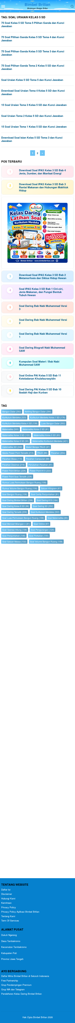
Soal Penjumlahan (13, 535)
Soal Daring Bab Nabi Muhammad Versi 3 (43, 307)
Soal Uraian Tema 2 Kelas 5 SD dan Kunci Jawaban (32, 116)
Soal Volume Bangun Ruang (46, 541)
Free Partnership (9, 980)
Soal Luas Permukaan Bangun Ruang (23, 517)
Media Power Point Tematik (18, 452)
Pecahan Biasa (12, 458)
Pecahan (58, 452)
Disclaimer (6, 894)
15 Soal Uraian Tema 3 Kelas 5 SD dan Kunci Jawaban (34, 105)
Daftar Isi (5, 889)
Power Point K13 (40, 470)
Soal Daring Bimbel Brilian (17, 500)
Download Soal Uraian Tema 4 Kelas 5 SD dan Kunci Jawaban (33, 92)
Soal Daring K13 (47, 500)
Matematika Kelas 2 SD (35, 429)
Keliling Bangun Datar (38, 411)
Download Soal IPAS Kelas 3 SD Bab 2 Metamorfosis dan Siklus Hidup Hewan (42, 276)
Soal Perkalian (39, 535)
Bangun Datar (11, 411)
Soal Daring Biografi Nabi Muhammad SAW (42, 349)
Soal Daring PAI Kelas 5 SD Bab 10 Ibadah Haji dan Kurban (40, 391)
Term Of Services (10, 920)
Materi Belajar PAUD (38, 446)
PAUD (42, 452)
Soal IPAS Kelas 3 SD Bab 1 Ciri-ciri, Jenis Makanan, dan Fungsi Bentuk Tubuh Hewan (41, 292)
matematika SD (12, 446)
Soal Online (41, 523)
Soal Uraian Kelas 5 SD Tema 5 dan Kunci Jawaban (32, 80)
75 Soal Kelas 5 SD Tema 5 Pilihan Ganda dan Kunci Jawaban (32, 24)
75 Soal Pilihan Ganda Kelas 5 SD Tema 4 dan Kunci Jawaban (32, 38)
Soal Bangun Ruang (14, 494)
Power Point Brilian (14, 470)
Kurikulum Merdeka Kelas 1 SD (47, 417)
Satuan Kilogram (51, 488)
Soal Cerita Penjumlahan (45, 494)
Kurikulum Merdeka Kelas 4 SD (20, 423)
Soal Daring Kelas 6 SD (15, 506)
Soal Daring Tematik (14, 511)
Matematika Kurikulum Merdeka (50, 441)
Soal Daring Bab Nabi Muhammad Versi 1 (43, 335)
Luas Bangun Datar (53, 423)
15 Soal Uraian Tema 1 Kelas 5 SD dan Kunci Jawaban (34, 126)
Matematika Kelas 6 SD (15, 441)
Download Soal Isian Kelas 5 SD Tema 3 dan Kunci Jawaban (31, 139)
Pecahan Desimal (13, 464)
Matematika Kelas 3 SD (16, 435)
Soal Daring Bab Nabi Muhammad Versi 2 (43, 321)
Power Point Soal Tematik (17, 476)
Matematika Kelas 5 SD (47, 435)
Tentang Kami (8, 916)
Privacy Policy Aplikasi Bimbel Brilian (20, 911)
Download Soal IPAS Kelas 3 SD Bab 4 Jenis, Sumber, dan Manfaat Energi (42, 172)
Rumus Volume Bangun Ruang (19, 488)
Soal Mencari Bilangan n (16, 523)
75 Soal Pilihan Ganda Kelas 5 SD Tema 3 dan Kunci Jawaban (32, 53)
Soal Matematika (58, 517)
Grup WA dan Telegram (13, 989)
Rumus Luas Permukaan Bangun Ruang (24, 482)
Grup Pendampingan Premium (16, 984)
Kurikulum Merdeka (14, 417)
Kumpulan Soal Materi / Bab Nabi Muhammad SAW (39, 363)
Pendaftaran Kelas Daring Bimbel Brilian (21, 993)
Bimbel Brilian (37, 4)
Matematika (10, 429)
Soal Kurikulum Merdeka (45, 511)
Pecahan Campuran (38, 458)
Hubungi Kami (8, 898)
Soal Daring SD (43, 506)
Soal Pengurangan (42, 529)
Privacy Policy (8, 907)
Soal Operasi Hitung (14, 529)
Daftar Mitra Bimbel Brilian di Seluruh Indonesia (25, 976)
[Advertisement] (37, 712)
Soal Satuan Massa (14, 541)
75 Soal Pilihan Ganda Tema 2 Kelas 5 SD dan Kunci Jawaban (32, 67)
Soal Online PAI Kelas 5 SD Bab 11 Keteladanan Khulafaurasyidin (40, 377)
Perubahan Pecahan (40, 464)
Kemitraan (6, 902)
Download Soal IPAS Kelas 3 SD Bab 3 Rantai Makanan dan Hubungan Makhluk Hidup (43, 187)
